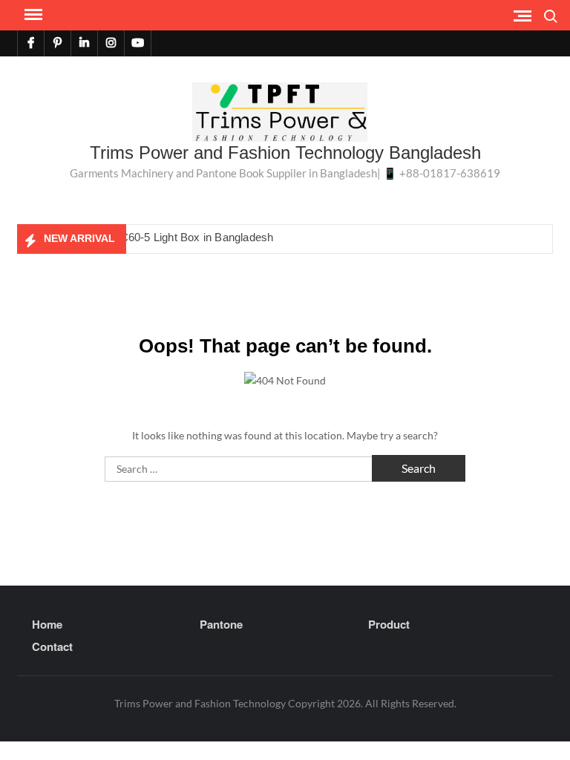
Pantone (221, 624)
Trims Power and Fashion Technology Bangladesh (285, 152)
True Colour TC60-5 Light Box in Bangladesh (162, 237)
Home (47, 624)
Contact (52, 646)
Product (389, 624)
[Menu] (32, 15)
